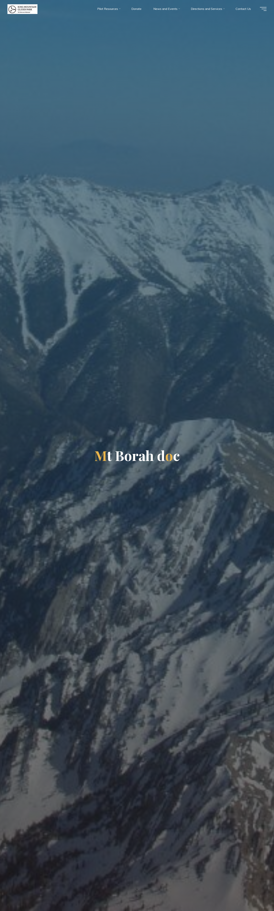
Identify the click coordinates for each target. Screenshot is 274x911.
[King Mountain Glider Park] (22, 9)
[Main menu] (263, 9)
